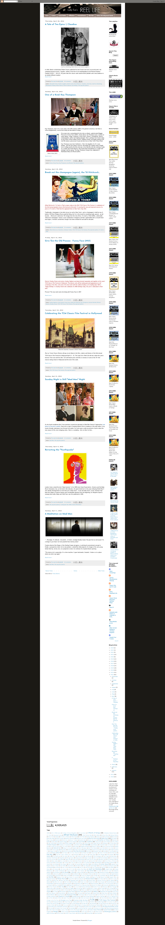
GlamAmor (60, 229)
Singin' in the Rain (100, 896)
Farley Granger (94, 852)
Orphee (57, 888)
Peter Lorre (84, 890)
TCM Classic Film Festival (81, 229)
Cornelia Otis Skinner (55, 846)
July (113, 689)
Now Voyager (113, 886)
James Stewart (105, 864)
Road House (79, 893)
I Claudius (83, 83)
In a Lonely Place (88, 862)
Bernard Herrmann (94, 838)
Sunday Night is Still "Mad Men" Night (65, 379)
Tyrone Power (107, 910)
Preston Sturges (113, 890)
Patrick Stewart (67, 85)
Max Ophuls (111, 880)
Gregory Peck (68, 859)
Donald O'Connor (95, 849)
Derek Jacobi (70, 83)
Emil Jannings (111, 851)
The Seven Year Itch (88, 906)
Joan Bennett (50, 867)
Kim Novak (65, 872)
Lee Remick (75, 874)
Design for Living (67, 848)
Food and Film (84, 854)
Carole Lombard (72, 841)
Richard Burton (61, 893)
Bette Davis (105, 838)
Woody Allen (89, 913)
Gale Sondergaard (97, 856)
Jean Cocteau (55, 865)
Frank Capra (92, 854)
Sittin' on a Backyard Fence (112, 896)
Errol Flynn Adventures (74, 852)
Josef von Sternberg (97, 83)
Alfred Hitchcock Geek (87, 835)
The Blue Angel (100, 901)
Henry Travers (70, 861)
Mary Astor (56, 880)
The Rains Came (73, 906)
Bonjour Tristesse (73, 840)
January (114, 770)
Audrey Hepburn (53, 302)
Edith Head (59, 851)
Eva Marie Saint (85, 852)
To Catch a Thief (64, 909)
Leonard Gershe (92, 302)
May (113, 694)
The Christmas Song (110, 901)
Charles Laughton (62, 83)
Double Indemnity (105, 849)
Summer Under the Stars (81, 900)
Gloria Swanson (113, 857)
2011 (112, 774)
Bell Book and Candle (81, 838)
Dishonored (70, 849)
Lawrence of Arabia (104, 872)
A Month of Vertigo (94, 833)
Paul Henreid (65, 890)
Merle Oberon (59, 85)
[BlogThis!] (76, 81)
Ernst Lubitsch (56, 853)
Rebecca (96, 891)
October (114, 680)
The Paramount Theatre (94, 905)
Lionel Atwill (58, 875)
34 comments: (67, 81)
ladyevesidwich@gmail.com (113, 807)
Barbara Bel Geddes (51, 838)
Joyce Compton (71, 870)
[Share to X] (78, 81)
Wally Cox (91, 911)
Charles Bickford (59, 843)
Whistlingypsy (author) (110, 911)
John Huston (55, 869)
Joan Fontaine (74, 867)
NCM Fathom (64, 885)
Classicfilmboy (94, 844)
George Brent (62, 857)
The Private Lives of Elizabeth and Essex (58, 906)
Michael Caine (83, 882)
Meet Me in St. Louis (57, 882)
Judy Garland (90, 870)
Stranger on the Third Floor (53, 900)
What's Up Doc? (98, 911)
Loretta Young (66, 875)
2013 (112, 672)
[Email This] (74, 81)
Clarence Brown (76, 844)
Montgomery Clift (78, 883)
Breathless (114, 840)
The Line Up (65, 905)
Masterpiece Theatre (51, 85)
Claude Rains (102, 844)
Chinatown (105, 843)
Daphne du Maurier (85, 846)
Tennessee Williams (58, 901)
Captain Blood (55, 841)
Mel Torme (67, 882)
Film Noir (91, 15)
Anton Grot (50, 836)
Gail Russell (88, 856)
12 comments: (67, 367)
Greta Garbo (75, 859)
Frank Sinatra (110, 854)
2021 (112, 654)
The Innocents (93, 903)
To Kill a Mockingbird (75, 909)
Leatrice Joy (56, 874)
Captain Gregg (63, 841)
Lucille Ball (95, 875)
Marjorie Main (71, 878)
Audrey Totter (99, 836)
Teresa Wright (67, 901)
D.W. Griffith (65, 846)
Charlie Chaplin (87, 843)
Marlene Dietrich (90, 878)
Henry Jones (62, 861)
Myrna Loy (57, 885)
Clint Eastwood (110, 844)
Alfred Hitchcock (53, 229)
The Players (116, 905)
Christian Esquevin (52, 845)
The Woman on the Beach (98, 908)
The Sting (51, 908)
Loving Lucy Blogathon (86, 875)
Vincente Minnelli (74, 911)
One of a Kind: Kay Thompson (60, 95)
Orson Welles (70, 888)
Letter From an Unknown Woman (102, 874)
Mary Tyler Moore (64, 880)
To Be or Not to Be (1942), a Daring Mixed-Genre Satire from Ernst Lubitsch (114, 516)
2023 (112, 650)
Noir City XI (76, 886)
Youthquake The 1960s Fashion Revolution (70, 504)
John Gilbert (111, 867)
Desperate (74, 848)
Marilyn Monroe (61, 878)
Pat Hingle (102, 888)
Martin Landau (113, 878)
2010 (112, 777)
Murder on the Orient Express (107, 883)
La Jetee (72, 872)
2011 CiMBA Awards (55, 833)
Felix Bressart (113, 852)
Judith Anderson (80, 870)
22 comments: (67, 227)
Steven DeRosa (112, 898)
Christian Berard (113, 843)
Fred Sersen (64, 856)
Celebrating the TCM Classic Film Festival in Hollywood (73, 313)
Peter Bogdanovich (74, 890)
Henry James (55, 861)
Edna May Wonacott (78, 851)
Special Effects (58, 898)
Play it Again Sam (103, 890)
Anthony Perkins (114, 835)
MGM (117, 875)
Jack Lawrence (77, 864)
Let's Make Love (90, 874)
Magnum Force (95, 877)
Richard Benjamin (52, 893)
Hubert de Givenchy (75, 302)
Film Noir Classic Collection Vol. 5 (64, 854)
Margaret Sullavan (51, 878)
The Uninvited (71, 908)
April (113, 696)
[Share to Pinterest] (81, 81)
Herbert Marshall (78, 861)
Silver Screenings (112, 572)
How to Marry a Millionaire (111, 861)
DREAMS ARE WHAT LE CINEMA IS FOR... (113, 614)
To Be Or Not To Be (53, 909)
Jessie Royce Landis (112, 865)
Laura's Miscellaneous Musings (113, 579)
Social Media (62, 15)
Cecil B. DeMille (106, 841)
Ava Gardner (107, 836)
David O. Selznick (96, 846)
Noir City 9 (69, 886)
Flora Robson (77, 83)
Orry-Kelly (63, 888)
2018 (112, 661)
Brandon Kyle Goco (92, 840)
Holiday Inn (100, 861)
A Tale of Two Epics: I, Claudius (61, 24)
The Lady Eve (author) (83, 85)
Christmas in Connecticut (65, 844)
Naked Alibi (71, 885)
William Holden (60, 913)
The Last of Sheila (50, 905)
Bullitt (48, 841)
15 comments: (67, 502)
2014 (112, 670)
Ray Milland (89, 891)
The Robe (80, 906)
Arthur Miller (82, 836)
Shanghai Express (76, 896)
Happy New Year (101, 859)
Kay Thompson (62, 163)
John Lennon (63, 869)
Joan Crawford (65, 867)
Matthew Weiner (91, 880)
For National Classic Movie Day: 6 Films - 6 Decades (114, 474)
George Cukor (70, 857)
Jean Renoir (78, 865)
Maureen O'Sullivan (101, 880)
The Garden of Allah (65, 903)
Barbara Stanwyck (69, 838)
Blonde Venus (65, 840)
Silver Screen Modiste (88, 896)
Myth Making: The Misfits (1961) (114, 488)
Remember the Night (105, 891)
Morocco (86, 883)
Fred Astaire (61, 302)
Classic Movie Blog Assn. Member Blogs (113, 600)
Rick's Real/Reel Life (113, 592)
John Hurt (89, 83)
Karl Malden (99, 870)
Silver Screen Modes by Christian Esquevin (113, 630)
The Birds (92, 901)
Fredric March (72, 856)
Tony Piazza (84, 909)
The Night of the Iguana (82, 905)
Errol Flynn (64, 852)
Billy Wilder (113, 838)
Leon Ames (83, 874)
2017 (112, 663)
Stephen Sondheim (95, 898)
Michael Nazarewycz (111, 882)
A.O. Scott (49, 835)
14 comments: (67, 562)
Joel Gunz (81, 867)
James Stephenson (95, 864)
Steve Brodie (104, 898)
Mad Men (51, 440)
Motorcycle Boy (95, 883)
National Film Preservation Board (83, 885)
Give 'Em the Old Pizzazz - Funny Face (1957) (68, 241)
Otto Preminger (79, 888)
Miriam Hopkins (68, 883)
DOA (71, 846)
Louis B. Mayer (75, 875)
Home (47, 15)
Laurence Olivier (93, 872)
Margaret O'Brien (113, 877)
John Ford (103, 867)
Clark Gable (85, 845)
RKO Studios (63, 891)
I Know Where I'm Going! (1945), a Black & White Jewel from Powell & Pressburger (114, 554)
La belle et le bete (79, 872)
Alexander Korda (53, 83)
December (115, 676)
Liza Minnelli (70, 163)
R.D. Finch (55, 891)
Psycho (49, 891)
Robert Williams (51, 894)
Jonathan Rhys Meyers (82, 869)
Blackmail (57, 840)
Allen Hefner (97, 835)
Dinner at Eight (55, 849)
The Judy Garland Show (104, 903)
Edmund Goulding (67, 851)
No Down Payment (53, 886)
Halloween (82, 859)
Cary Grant (81, 841)
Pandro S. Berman (94, 888)
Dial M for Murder (92, 848)
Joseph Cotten (108, 869)
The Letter (58, 905)
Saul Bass (115, 894)
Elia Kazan (89, 851)
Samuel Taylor (81, 894)
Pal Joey (86, 888)
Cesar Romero (51, 843)
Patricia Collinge (109, 888)
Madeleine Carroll (60, 877)
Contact (53, 15)
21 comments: (67, 300)
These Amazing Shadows (112, 908)
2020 (112, 657)
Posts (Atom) (56, 573)
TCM (73, 229)
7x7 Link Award (82, 833)
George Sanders (79, 857)
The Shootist (98, 906)
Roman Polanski (60, 894)
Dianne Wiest (102, 848)
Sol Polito (50, 898)
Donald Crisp (86, 849)
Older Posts (101, 571)
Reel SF (111, 607)
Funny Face (55, 163)
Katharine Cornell (107, 870)
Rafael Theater (71, 891)
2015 (112, 668)
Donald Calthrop (78, 849)
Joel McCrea (88, 867)
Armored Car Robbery (64, 836)
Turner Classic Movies (95, 910)
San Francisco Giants (90, 894)
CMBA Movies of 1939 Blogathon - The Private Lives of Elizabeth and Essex (114, 535)
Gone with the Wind (51, 859)
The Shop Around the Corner (110, 906)
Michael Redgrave (50, 883)
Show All (116, 640)
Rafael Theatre (80, 891)
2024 (112, 648)
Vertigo (55, 911)
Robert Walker (112, 893)
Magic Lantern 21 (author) (72, 877)
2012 (112, 674)
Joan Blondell (58, 867)
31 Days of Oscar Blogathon (69, 833)
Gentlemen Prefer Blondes (52, 857)
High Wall (93, 861)
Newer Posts (49, 571)
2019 (112, 659)
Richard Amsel (115, 891)
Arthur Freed (74, 836)
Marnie (107, 878)
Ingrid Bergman (98, 862)
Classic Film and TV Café (112, 586)
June (113, 692)
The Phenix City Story (107, 905)
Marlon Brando (100, 878)
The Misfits (72, 905)
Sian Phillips (75, 85)
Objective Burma (50, 888)
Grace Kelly (60, 859)
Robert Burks (87, 893)
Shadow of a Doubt (63, 896)
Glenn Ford (95, 857)
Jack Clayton (63, 864)
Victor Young (65, 911)
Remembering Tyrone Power (114, 501)
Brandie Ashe (82, 840)
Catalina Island (98, 841)
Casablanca (90, 841)
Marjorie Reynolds (80, 878)
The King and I (114, 903)
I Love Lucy (73, 862)
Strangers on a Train (66, 900)
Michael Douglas (100, 882)
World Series (97, 913)
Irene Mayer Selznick (109, 862)
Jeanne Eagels (93, 865)
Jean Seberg (85, 865)
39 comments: (67, 160)
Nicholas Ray (106, 885)
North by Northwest (86, 886)
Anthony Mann (105, 835)
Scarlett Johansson (51, 896)
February (114, 767)
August (114, 687)
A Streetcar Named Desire (110, 833)
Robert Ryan (104, 893)
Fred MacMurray (56, 856)
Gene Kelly (113, 856)
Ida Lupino (79, 862)
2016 (112, 665)
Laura (86, 872)
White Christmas (51, 913)
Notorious (105, 886)
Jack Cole (71, 864)
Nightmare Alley (114, 885)
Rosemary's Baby (71, 894)
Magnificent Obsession (85, 877)
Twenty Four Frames (112, 638)
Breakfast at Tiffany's (104, 840)
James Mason (85, 864)
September (115, 684)
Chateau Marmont (97, 843)
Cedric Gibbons (115, 841)
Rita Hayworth (71, 893)
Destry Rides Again (82, 848)
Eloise (50, 163)
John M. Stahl (71, 869)
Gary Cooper (106, 856)
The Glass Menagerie (75, 903)
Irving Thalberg (55, 864)
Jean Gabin (63, 865)
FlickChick (76, 854)
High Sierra (86, 861)
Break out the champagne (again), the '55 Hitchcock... (72, 172)
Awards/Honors (81, 15)
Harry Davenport (110, 859)
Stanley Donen (53, 304)
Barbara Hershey (60, 838)
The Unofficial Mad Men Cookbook (84, 908)
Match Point (83, 880)
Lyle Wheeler (110, 875)
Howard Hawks (50, 862)
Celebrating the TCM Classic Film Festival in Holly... (115, 736)
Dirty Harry (63, 849)
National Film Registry (96, 885)
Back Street (114, 836)
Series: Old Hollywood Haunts (105, 15)
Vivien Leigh (84, 911)
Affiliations (72, 15)
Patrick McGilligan (57, 890)
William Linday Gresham (70, 913)
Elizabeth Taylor (97, 851)
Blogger (90, 920)
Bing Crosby (50, 840)
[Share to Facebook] (80, 81)
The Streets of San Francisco (61, 908)
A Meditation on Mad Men (58, 514)
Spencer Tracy (66, 898)
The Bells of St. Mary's (83, 901)
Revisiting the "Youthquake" (59, 450)
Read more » (48, 77)
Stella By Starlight (85, 898)
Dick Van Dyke (110, 848)
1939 (48, 833)
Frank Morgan (101, 854)
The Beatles (74, 901)
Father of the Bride (103, 852)
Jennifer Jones (102, 865)
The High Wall (85, 903)
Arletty (56, 836)
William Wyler (81, 913)
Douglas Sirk (52, 851)
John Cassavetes (95, 867)
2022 (112, 652)
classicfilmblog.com (113, 622)
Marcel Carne (104, 877)
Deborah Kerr (57, 848)
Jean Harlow (71, 865)
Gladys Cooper (87, 857)
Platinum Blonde (93, 890)
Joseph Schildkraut (59, 870)
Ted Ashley (49, 901)
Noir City (61, 886)
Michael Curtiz (91, 882)
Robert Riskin (96, 893)
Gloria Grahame (104, 857)
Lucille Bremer (103, 875)
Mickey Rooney (59, 883)
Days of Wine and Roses (108, 846)
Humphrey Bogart (59, 862)
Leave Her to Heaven (66, 874)
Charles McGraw (78, 843)
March (114, 764)
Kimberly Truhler (68, 229)
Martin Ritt (49, 880)
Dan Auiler (76, 846)
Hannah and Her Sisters (91, 859)
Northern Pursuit (97, 886)
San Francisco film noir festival (104, 894)
